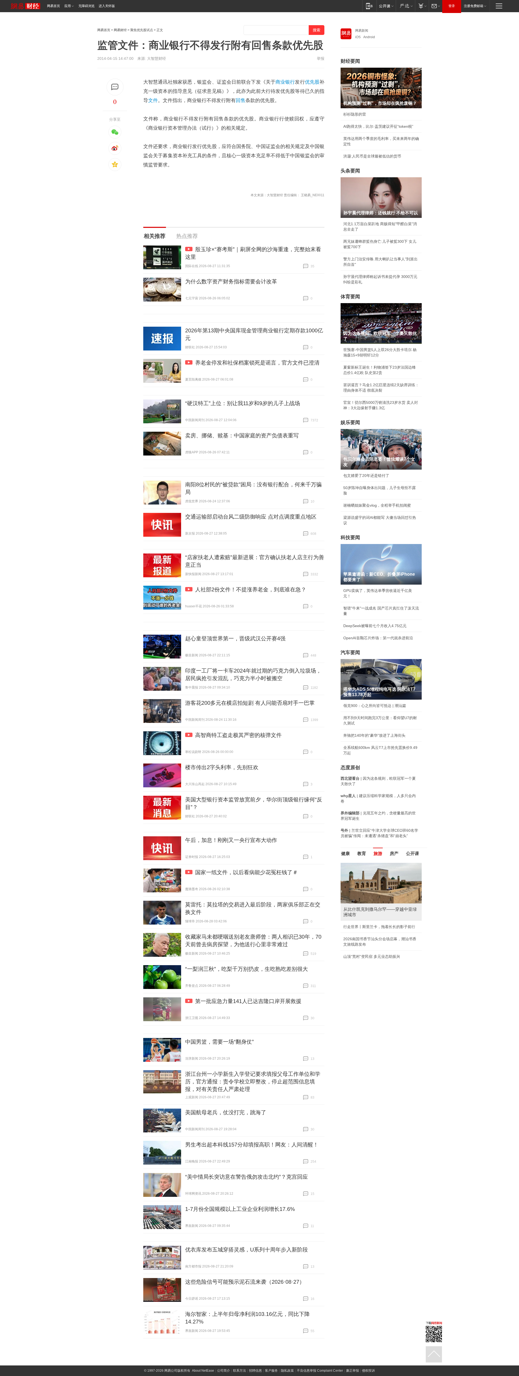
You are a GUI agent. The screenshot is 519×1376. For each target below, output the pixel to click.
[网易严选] (405, 6)
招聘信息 (255, 1370)
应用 (67, 6)
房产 (394, 853)
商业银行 (285, 82)
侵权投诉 (368, 1370)
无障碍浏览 (86, 6)
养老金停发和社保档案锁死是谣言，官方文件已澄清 (257, 363)
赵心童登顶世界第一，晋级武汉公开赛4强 (235, 638)
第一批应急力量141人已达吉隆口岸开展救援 (248, 1001)
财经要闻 (350, 61)
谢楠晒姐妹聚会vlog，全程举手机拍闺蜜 (377, 505)
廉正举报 (352, 1370)
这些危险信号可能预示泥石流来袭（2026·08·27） (245, 1282)
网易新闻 (361, 30)
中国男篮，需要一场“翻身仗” (219, 1042)
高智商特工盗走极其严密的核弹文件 (238, 735)
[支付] (422, 6)
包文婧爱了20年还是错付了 (366, 475)
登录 (451, 6)
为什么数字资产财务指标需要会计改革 (231, 281)
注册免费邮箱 (473, 6)
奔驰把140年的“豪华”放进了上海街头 (374, 735)
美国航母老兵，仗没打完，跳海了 (225, 1112)
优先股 (312, 82)
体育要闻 (350, 296)
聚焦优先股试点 (141, 30)
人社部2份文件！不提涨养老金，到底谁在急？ (250, 589)
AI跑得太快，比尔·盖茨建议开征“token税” (378, 126)
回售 (240, 100)
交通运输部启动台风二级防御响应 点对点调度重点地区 (251, 517)
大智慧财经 (156, 58)
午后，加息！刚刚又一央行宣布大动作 (231, 840)
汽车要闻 (350, 652)
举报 (320, 58)
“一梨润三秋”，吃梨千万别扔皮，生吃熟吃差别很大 (246, 969)
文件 (153, 100)
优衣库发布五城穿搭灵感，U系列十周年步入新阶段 (246, 1250)
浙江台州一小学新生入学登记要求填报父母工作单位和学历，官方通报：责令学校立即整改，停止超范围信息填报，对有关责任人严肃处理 (252, 1081)
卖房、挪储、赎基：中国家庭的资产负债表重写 (242, 435)
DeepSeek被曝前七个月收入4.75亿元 (375, 626)
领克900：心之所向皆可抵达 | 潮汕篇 (374, 705)
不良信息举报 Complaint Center (320, 1370)
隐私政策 (287, 1370)
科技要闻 (350, 537)
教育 (361, 853)
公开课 (412, 853)
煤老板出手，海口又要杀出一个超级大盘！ (379, 933)
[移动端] (369, 6)
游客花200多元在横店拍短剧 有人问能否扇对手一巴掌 (250, 703)
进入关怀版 (107, 6)
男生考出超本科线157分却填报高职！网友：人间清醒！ (251, 1145)
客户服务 (271, 1370)
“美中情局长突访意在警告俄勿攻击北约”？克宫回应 (246, 1177)
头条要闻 (350, 170)
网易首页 (53, 6)
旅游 (378, 853)
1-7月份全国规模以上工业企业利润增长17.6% (240, 1209)
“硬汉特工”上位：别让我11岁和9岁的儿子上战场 (242, 403)
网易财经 (120, 30)
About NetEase (203, 1370)
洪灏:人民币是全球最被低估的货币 (372, 156)
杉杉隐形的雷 (354, 114)
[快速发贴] (115, 87)
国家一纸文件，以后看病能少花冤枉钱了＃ (246, 872)
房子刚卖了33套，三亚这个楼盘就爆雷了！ (379, 921)
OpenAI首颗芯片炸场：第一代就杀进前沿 (378, 638)
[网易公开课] (386, 6)
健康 (345, 853)
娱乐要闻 (350, 422)
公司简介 (223, 1370)
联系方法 (239, 1370)
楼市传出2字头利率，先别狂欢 (221, 767)
